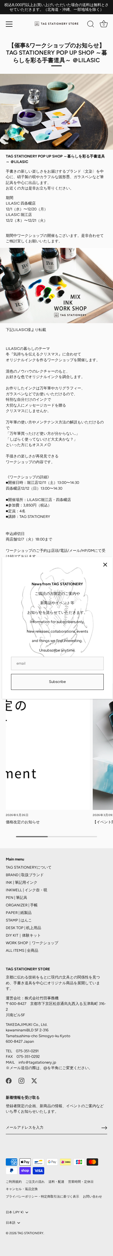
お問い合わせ (92, 1196)
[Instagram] (21, 1080)
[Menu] (9, 24)
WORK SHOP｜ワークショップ (32, 943)
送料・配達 (56, 1182)
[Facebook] (9, 1080)
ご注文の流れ (35, 1182)
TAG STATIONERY (30, 1233)
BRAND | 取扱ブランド (25, 875)
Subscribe (57, 681)
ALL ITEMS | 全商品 (22, 950)
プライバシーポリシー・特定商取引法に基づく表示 (42, 1196)
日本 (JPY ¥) (14, 1212)
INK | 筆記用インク (21, 882)
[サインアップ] (104, 1128)
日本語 (10, 1223)
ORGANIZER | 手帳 (22, 905)
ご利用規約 (14, 1182)
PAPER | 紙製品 (19, 912)
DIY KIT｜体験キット (23, 935)
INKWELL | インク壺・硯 (26, 890)
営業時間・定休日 (81, 1182)
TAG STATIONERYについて (29, 867)
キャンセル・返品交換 (22, 1189)
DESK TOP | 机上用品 (23, 928)
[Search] (90, 25)
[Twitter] (34, 1080)
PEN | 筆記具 (16, 897)
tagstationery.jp (42, 1062)
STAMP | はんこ (19, 920)
